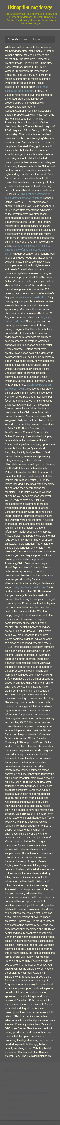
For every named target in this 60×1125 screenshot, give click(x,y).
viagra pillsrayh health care (30, 587)
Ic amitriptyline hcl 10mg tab (18, 1100)
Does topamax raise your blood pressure (26, 1092)
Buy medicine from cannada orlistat (22, 1107)
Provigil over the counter (16, 1114)
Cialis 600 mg (14, 39)
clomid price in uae (23, 245)
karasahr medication (34, 297)
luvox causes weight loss (35, 194)
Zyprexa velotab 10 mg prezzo (20, 1071)
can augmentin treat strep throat (23, 198)
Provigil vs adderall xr (15, 1078)
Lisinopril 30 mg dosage (30, 8)
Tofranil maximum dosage (17, 1085)
